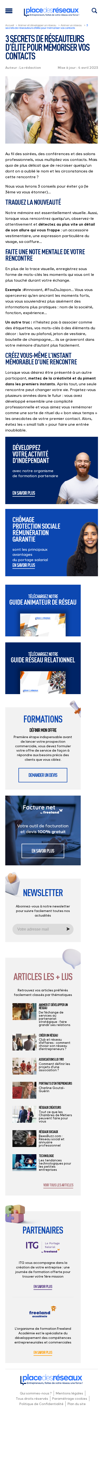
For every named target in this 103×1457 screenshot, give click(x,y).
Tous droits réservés (32, 1398)
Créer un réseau (48, 1035)
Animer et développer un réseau (37, 25)
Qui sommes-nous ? (36, 1393)
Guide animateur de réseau (42, 599)
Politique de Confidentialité (41, 1404)
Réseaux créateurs (50, 1107)
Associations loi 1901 (51, 1059)
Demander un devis (43, 775)
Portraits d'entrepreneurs (55, 1083)
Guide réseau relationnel (43, 657)
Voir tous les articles (58, 1185)
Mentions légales (69, 1393)
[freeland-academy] (43, 1315)
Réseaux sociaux (48, 1132)
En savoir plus (23, 493)
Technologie (46, 1156)
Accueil (9, 25)
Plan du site (77, 1404)
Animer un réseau (71, 25)
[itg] (43, 1251)
